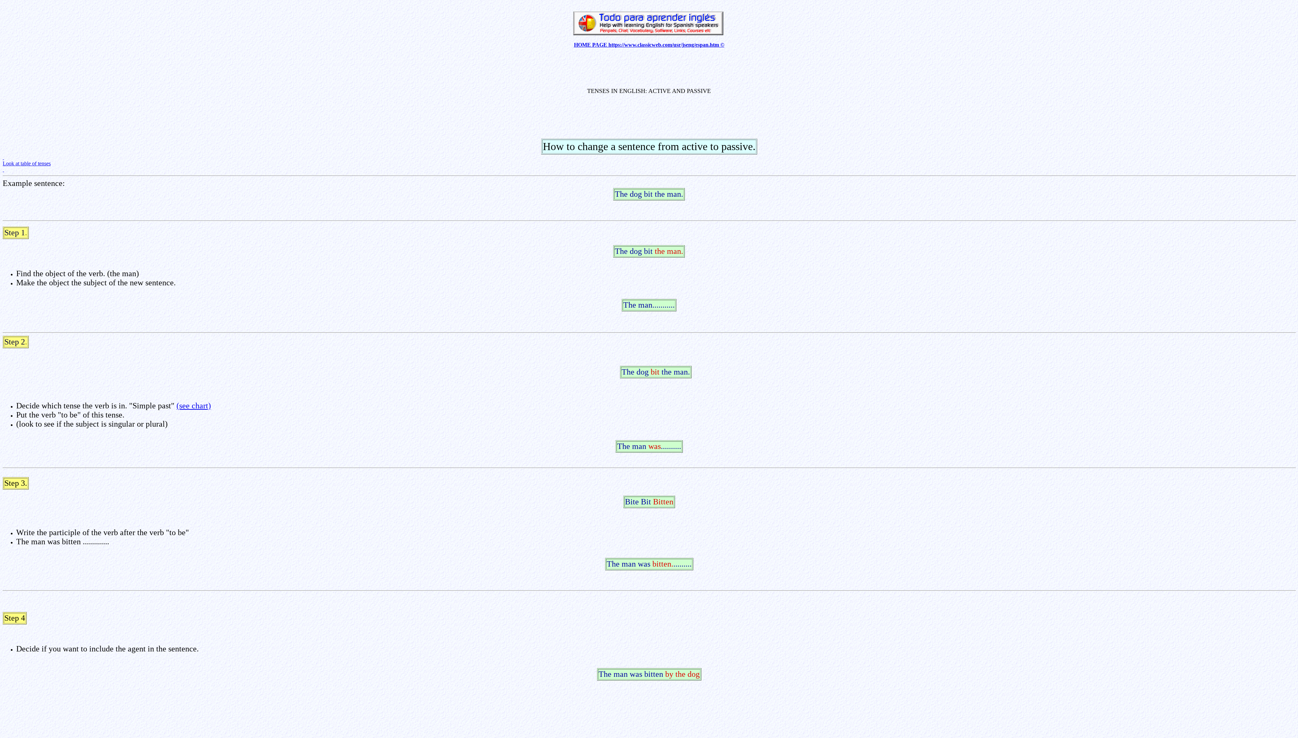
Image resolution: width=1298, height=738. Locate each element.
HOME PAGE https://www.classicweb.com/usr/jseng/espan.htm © (649, 45)
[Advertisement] (649, 68)
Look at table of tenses (27, 163)
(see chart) (193, 405)
